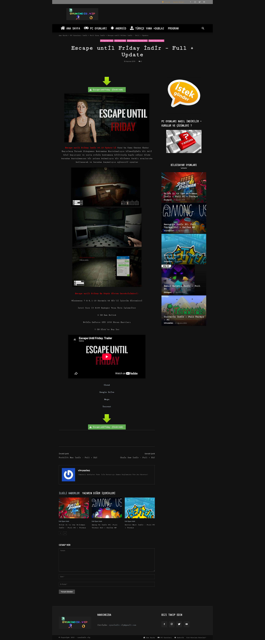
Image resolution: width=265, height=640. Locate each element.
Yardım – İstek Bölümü (174, 2)
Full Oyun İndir (97, 35)
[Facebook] (190, 2)
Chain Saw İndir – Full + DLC (137, 457)
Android (120, 28)
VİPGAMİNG (84, 470)
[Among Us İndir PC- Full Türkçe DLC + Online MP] (107, 508)
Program (173, 28)
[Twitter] (200, 2)
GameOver (168, 261)
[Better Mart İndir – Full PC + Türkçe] (140, 508)
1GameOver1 (169, 231)
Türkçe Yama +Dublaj (149, 28)
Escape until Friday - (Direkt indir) (108, 89)
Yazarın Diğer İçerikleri (98, 493)
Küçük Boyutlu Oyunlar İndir (137, 41)
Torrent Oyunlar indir (156, 41)
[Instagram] (195, 2)
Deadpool (168, 200)
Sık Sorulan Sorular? (196, 637)
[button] (203, 28)
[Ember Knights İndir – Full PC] (183, 280)
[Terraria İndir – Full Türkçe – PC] (183, 310)
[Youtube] (204, 2)
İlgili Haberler (69, 493)
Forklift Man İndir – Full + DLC (78, 457)
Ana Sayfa (72, 28)
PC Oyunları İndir (78, 35)
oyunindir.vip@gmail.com (122, 625)
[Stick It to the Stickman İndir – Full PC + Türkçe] (74, 508)
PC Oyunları (98, 28)
